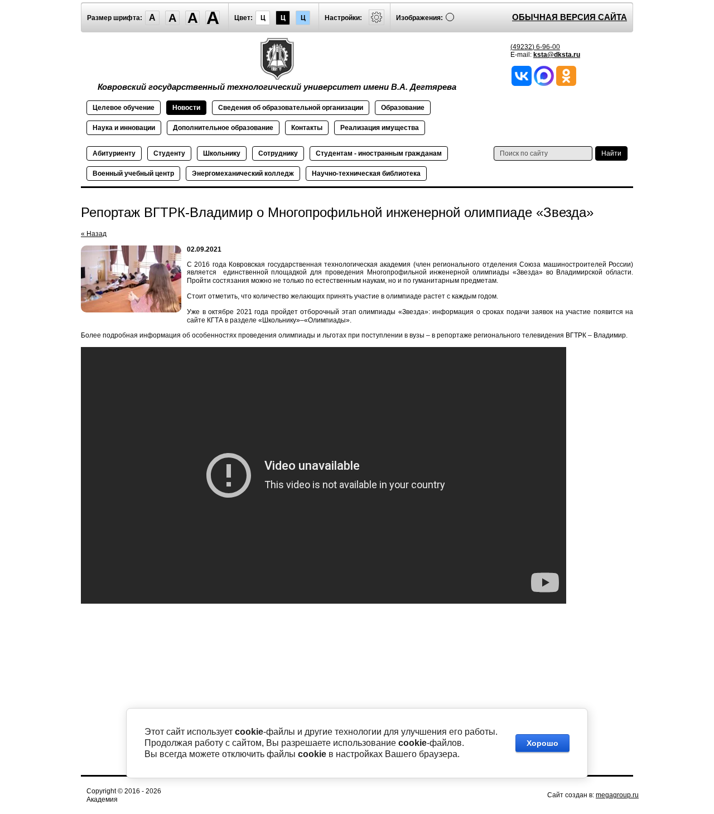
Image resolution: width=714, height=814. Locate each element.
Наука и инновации (124, 128)
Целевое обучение (124, 108)
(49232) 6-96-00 (535, 47)
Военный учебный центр (133, 173)
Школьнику (221, 153)
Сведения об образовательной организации (290, 108)
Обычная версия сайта (569, 17)
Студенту (169, 153)
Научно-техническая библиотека (366, 173)
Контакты (306, 128)
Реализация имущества (379, 128)
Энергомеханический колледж (243, 173)
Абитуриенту (114, 153)
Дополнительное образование (223, 128)
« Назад (94, 234)
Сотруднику (278, 153)
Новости (186, 108)
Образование (402, 108)
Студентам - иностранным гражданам (379, 153)
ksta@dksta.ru (556, 55)
